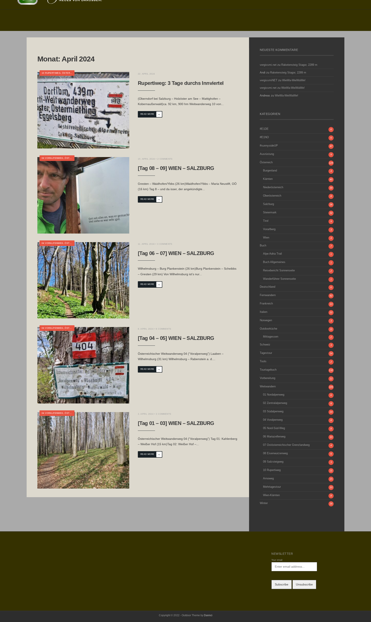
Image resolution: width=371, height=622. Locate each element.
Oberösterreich (272, 195)
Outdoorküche (268, 328)
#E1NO (264, 137)
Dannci (208, 615)
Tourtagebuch (268, 369)
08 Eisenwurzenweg (275, 453)
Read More (150, 114)
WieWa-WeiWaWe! (294, 80)
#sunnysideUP (269, 145)
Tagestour (266, 353)
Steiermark (270, 212)
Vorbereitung (267, 378)
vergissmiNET (268, 80)
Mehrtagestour (272, 486)
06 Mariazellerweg (274, 436)
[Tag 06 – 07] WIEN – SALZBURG (176, 253)
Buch (263, 245)
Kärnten (268, 178)
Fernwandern (268, 295)
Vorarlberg (269, 229)
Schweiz (265, 344)
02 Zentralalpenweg (275, 403)
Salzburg (268, 204)
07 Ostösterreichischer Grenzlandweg (286, 444)
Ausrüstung (267, 154)
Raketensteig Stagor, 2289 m (299, 64)
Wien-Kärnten (271, 495)
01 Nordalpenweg (273, 394)
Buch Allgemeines (274, 262)
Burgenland (270, 170)
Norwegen (266, 320)
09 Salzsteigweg (273, 461)
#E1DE (264, 128)
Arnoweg (268, 478)
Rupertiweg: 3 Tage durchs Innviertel (181, 83)
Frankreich (266, 303)
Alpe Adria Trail (272, 253)
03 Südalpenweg (273, 411)
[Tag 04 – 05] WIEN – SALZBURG (176, 338)
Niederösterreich (273, 187)
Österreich (69, 73)
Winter (264, 503)
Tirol (265, 220)
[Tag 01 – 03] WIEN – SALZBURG (176, 423)
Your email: (277, 560)
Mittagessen (270, 336)
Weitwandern (268, 386)
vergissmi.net (268, 64)
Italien (263, 311)
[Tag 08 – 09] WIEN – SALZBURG (176, 168)
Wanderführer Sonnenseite (279, 278)
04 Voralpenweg (52, 158)
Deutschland (267, 286)
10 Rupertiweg (51, 73)
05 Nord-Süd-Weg (274, 428)
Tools (263, 361)
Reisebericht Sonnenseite (279, 270)
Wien (266, 237)
